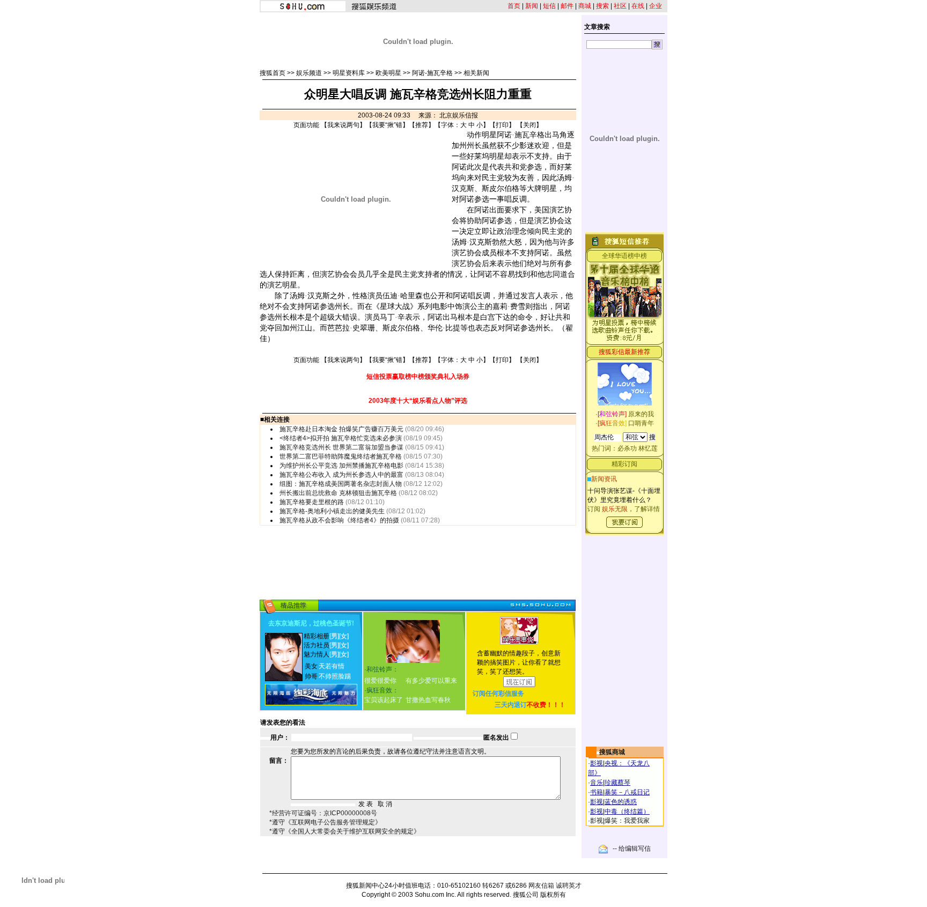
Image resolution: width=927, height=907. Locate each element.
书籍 (596, 792)
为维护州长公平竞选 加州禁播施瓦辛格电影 (341, 465)
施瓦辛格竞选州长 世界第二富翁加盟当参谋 (341, 447)
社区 (620, 6)
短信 (549, 6)
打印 (502, 125)
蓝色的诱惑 (621, 802)
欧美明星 (388, 73)
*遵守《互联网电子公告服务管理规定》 (325, 822)
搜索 (602, 6)
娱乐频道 (309, 73)
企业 (655, 6)
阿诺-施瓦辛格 (432, 73)
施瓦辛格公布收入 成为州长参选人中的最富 (341, 474)
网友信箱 (541, 885)
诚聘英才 (569, 885)
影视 (596, 763)
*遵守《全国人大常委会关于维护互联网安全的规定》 (344, 831)
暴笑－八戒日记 (627, 792)
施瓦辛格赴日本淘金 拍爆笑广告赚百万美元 (341, 429)
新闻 (531, 6)
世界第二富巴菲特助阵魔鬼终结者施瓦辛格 (340, 456)
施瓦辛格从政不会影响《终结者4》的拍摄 (339, 520)
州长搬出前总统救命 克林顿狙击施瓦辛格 (338, 493)
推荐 (421, 125)
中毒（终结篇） (627, 811)
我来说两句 (343, 125)
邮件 (567, 6)
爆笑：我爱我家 (627, 820)
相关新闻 (476, 73)
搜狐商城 (612, 752)
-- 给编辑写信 (632, 848)
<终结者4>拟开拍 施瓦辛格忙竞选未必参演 (340, 438)
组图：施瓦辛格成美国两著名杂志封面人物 (340, 484)
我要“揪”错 (387, 125)
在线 (637, 6)
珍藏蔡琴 (617, 782)
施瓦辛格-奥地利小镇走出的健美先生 (332, 511)
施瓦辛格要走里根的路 (311, 502)
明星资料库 (349, 73)
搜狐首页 (272, 73)
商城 (584, 6)
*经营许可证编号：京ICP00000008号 (323, 813)
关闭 (529, 125)
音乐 (596, 782)
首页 (513, 6)
